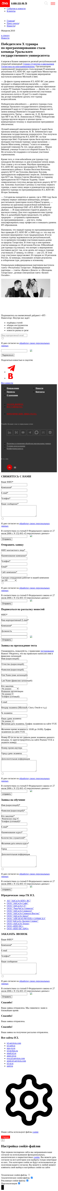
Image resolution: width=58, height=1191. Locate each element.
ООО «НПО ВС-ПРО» (18, 928)
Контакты (40, 392)
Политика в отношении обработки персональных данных (29, 443)
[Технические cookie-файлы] (29, 1175)
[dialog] (29, 1104)
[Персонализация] (19, 1183)
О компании (12, 395)
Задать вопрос (15, 404)
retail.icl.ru (11, 1053)
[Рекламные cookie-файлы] (27, 1180)
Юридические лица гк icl (22, 414)
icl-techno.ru (12, 1051)
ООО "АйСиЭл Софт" (17, 903)
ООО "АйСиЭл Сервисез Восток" (23, 913)
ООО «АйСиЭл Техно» (18, 923)
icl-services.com (14, 1043)
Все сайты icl (15, 407)
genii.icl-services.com (16, 1061)
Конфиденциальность (15, 449)
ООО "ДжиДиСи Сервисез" (20, 908)
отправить (6, 794)
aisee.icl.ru (11, 1056)
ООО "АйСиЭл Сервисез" (19, 911)
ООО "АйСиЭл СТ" (16, 906)
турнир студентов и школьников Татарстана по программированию (27, 65)
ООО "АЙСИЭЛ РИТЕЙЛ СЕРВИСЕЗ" (26, 918)
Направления (13, 388)
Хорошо (5, 1137)
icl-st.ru (10, 1063)
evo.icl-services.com (16, 1058)
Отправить (6, 539)
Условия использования (16, 446)
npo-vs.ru (11, 1048)
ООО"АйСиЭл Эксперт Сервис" (22, 921)
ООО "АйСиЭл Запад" (18, 916)
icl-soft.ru (11, 1045)
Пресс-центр (13, 23)
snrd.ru (10, 1066)
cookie (35, 1132)
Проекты (11, 392)
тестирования (47, 651)
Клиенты (11, 11)
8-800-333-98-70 (19, 3)
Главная (10, 21)
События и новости (16, 8)
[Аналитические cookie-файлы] (31, 1178)
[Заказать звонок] (4, 16)
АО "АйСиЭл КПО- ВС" (19, 901)
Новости (11, 26)
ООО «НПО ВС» (15, 926)
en (15, 467)
